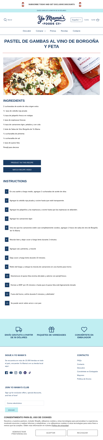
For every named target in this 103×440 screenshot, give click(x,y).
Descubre (27, 31)
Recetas (64, 31)
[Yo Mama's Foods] (51, 20)
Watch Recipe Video (22, 170)
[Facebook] (6, 372)
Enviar (11, 410)
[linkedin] (25, 372)
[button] (76, 20)
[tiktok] (29, 372)
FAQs (79, 360)
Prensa (53, 31)
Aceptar (50, 433)
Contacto (76, 31)
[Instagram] (15, 372)
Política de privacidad (60, 425)
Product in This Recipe (22, 163)
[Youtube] (11, 372)
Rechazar (82, 433)
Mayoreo (80, 375)
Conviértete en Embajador (87, 371)
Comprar (39, 31)
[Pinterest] (20, 372)
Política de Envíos (84, 379)
